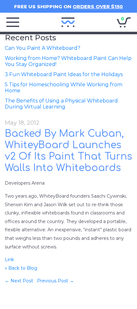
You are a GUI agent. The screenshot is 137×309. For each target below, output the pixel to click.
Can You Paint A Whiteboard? (42, 48)
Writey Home (68, 22)
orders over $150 (98, 6)
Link (9, 259)
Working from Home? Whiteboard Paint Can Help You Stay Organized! (68, 61)
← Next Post (19, 281)
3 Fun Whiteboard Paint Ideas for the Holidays (64, 74)
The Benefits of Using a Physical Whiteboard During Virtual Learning (61, 104)
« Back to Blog (21, 268)
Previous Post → (55, 281)
